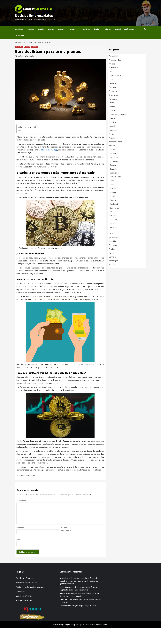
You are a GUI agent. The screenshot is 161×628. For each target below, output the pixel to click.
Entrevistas (19, 36)
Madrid (113, 188)
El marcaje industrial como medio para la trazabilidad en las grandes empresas (79, 581)
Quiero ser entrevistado (25, 596)
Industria (112, 110)
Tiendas (96, 29)
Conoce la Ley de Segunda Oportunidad (80, 605)
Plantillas (112, 241)
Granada (113, 169)
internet (32, 475)
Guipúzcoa (114, 173)
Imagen (112, 107)
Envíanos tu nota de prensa (26, 582)
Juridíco (112, 122)
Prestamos (113, 245)
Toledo (113, 216)
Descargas (113, 87)
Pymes (111, 253)
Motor (111, 134)
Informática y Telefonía (118, 114)
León (112, 184)
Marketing (113, 130)
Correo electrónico (66, 528)
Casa (110, 71)
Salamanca (114, 208)
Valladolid (114, 223)
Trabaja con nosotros (24, 600)
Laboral (112, 126)
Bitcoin (26, 475)
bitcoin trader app (49, 150)
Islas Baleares (115, 177)
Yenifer (31, 56)
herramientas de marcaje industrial (73, 578)
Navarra (113, 200)
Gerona (113, 165)
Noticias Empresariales (34, 15)
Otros (111, 233)
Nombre (20, 527)
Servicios (86, 29)
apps (21, 475)
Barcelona (114, 157)
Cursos (111, 79)
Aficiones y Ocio (115, 60)
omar (62, 593)
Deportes (112, 83)
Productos (107, 29)
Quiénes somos (22, 591)
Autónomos (129, 29)
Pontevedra (114, 204)
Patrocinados (74, 29)
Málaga (113, 192)
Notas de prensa (115, 141)
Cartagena (114, 161)
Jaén (112, 180)
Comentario (21, 501)
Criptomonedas (115, 75)
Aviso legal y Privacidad (25, 578)
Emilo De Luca (65, 599)
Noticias (41, 29)
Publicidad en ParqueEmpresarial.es (30, 587)
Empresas (30, 29)
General (118, 29)
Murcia (112, 196)
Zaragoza (113, 227)
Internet (51, 29)
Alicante (113, 149)
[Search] (144, 29)
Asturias (113, 153)
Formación (113, 99)
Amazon (112, 64)
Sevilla (112, 212)
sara (61, 605)
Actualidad (19, 29)
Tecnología (113, 260)
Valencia (113, 219)
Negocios (61, 29)
